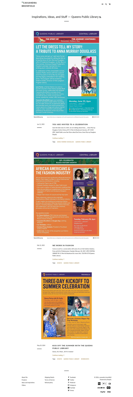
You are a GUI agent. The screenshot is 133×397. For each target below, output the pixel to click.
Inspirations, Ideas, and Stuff (49, 17)
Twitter (72, 380)
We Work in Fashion (63, 246)
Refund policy (49, 382)
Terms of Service (50, 380)
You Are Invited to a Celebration (70, 124)
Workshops (85, 359)
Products (24, 380)
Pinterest (72, 382)
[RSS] (100, 17)
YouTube (72, 388)
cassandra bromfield (105, 377)
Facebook (73, 377)
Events (59, 263)
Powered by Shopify (105, 379)
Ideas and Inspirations (28, 382)
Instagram (73, 385)
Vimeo (72, 390)
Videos (24, 385)
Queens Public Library (83, 142)
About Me (25, 377)
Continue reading (57, 138)
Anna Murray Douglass (65, 142)
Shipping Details (49, 377)
